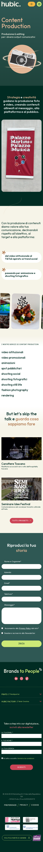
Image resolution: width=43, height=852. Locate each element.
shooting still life (11, 384)
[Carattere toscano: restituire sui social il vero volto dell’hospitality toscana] (21, 448)
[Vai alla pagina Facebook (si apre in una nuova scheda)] (27, 678)
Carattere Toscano (13, 463)
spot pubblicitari (11, 368)
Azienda (7, 572)
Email (7, 583)
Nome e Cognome (12, 561)
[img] (12, 820)
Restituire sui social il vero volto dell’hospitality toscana (19, 467)
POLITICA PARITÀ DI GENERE (15, 838)
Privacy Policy (25, 628)
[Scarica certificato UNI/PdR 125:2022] (37, 838)
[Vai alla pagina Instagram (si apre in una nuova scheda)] (21, 678)
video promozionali (13, 357)
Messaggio (9, 605)
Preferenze (10, 805)
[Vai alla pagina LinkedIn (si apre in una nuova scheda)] (16, 678)
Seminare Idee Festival (15, 504)
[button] (31, 4)
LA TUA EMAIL (7, 732)
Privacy (24, 805)
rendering (7, 395)
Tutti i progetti (20, 520)
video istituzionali (12, 352)
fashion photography (14, 390)
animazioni (8, 363)
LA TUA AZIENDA (7, 748)
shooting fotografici (14, 379)
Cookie (35, 805)
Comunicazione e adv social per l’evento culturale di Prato (20, 508)
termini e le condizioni (26, 758)
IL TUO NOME (7, 740)
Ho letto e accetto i (18, 758)
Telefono (8, 594)
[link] (11, 4)
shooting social (10, 374)
